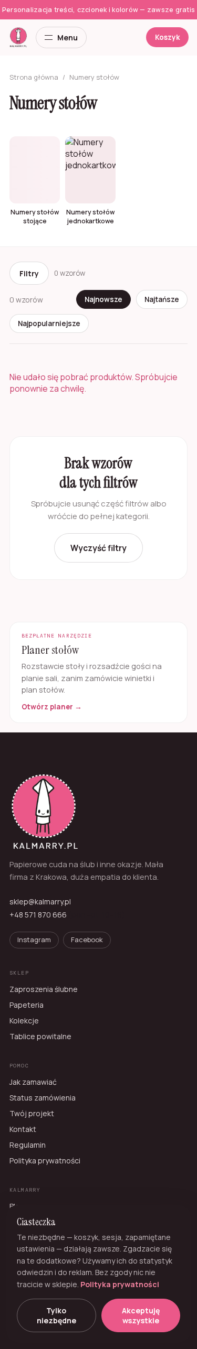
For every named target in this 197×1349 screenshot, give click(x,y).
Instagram (34, 939)
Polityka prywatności (44, 1160)
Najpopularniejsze (49, 323)
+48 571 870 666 (38, 915)
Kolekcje (24, 1021)
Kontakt (22, 1129)
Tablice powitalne (40, 1036)
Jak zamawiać (33, 1082)
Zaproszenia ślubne (43, 989)
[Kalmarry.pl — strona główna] (18, 37)
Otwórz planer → (52, 706)
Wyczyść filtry (98, 548)
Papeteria (26, 1005)
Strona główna (33, 77)
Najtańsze (161, 299)
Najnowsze (103, 299)
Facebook (87, 939)
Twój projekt (31, 1113)
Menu (67, 37)
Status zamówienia (42, 1098)
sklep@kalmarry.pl (40, 901)
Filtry (29, 273)
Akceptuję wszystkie (141, 1315)
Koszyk (167, 37)
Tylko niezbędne (56, 1315)
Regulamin (27, 1145)
